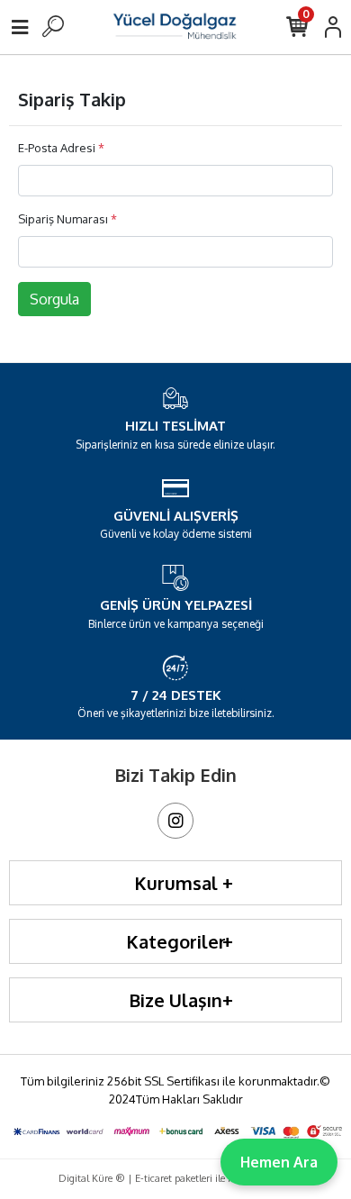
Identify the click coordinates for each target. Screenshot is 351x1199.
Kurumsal (176, 883)
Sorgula (54, 299)
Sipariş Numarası (67, 219)
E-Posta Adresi (61, 148)
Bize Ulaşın (175, 1000)
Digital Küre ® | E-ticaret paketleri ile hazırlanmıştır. (175, 1178)
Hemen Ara (279, 1162)
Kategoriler (176, 941)
